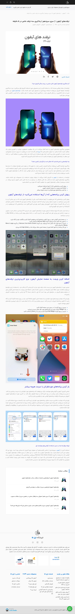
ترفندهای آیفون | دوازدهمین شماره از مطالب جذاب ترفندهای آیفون (40, 478)
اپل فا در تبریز (16, 578)
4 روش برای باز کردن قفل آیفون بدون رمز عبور (62, 593)
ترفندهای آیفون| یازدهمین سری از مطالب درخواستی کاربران (42, 487)
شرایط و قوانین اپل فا (47, 587)
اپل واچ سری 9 (32, 584)
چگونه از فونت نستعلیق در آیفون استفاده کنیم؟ (62, 579)
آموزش (63, 13)
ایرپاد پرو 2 (33, 590)
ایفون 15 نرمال (32, 581)
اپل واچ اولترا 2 (32, 587)
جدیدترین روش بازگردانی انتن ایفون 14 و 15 (62, 598)
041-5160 (8, 7)
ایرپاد (38, 152)
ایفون (55, 177)
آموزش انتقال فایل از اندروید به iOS (63, 584)
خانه (68, 13)
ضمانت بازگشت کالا (47, 581)
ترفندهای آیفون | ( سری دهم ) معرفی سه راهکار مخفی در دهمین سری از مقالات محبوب (35, 496)
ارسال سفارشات (15, 587)
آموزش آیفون (36, 25)
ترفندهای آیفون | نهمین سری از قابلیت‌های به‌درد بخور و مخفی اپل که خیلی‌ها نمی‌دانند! (34, 505)
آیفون (58, 450)
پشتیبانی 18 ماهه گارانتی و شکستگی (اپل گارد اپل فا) (46, 592)
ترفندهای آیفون (16, 91)
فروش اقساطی (49, 584)
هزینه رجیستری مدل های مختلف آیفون (62, 588)
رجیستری (50, 578)
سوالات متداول (16, 581)
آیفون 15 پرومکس (31, 578)
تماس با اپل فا (16, 584)
